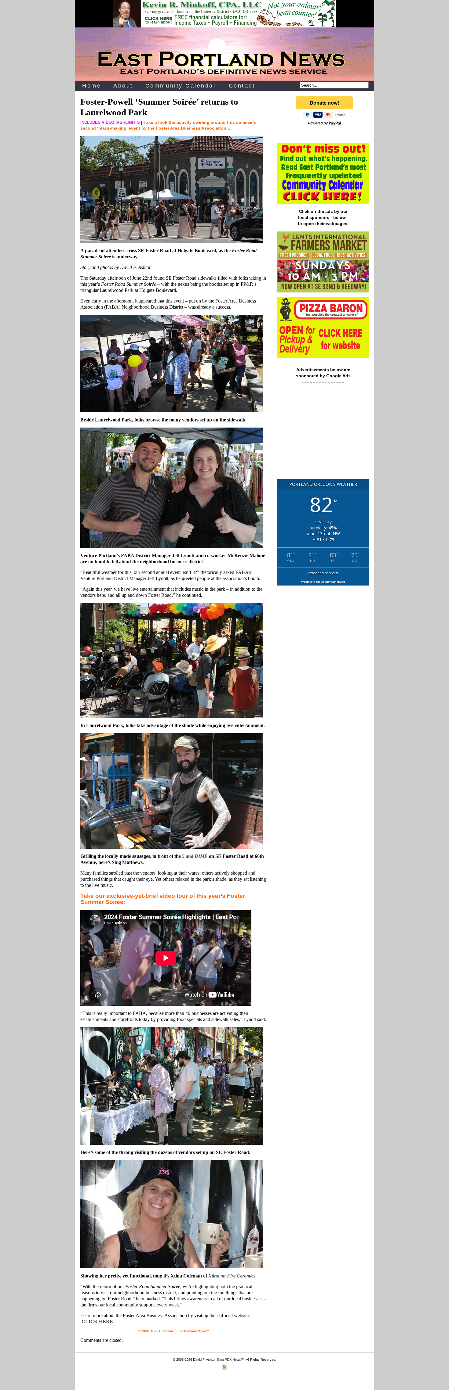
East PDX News (229, 1359)
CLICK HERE (97, 1321)
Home (91, 86)
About (123, 86)
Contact (242, 86)
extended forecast (323, 573)
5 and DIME (195, 856)
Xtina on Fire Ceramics (231, 1276)
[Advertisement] (323, 434)
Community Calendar (181, 86)
